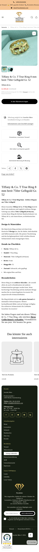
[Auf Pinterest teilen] (26, 168)
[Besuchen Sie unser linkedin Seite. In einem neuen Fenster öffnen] (30, 415)
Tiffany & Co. (6, 85)
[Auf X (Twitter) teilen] (21, 168)
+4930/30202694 (21, 2)
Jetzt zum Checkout (19, 108)
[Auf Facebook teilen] (15, 168)
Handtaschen (7, 433)
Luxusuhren (7, 427)
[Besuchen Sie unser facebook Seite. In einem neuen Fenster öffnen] (6, 415)
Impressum (7, 466)
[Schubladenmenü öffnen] (2, 17)
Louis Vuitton (8, 480)
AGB (5, 460)
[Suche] (32, 17)
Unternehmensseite (9, 463)
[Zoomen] (34, 33)
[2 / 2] (10, 69)
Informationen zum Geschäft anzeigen (20, 124)
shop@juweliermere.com (20, 8)
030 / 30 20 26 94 (14, 401)
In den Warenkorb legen (19, 101)
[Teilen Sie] (9, 168)
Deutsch (11, 529)
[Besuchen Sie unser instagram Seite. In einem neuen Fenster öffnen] (12, 415)
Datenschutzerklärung (10, 457)
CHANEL (7, 477)
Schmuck (6, 430)
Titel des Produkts (8, 375)
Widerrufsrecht (8, 450)
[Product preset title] (17, 357)
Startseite (4, 27)
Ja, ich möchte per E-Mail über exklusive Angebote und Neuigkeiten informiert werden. (21, 518)
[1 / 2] (4, 69)
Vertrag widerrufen (11, 453)
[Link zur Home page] (19, 487)
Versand (25, 92)
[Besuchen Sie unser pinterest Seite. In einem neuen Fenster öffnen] (24, 415)
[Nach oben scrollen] (30, 535)
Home (5, 424)
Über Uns (6, 436)
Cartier (6, 474)
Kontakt (6, 438)
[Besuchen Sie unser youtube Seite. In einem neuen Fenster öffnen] (18, 415)
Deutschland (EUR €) (24, 529)
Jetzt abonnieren (27, 513)
